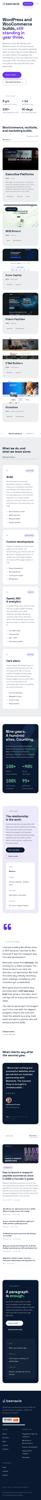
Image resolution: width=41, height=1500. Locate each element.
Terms (10, 1487)
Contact (5, 1449)
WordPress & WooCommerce (27, 1441)
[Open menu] (37, 3)
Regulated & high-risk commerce (29, 1435)
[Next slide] (13, 1119)
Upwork (5, 1475)
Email (4, 1467)
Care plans (26, 1457)
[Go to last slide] (8, 1119)
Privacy (5, 1487)
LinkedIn (5, 1471)
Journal (5, 1445)
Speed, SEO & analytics (27, 1452)
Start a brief (13, 856)
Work (4, 1441)
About (5, 1434)
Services (6, 1438)
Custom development (30, 1447)
